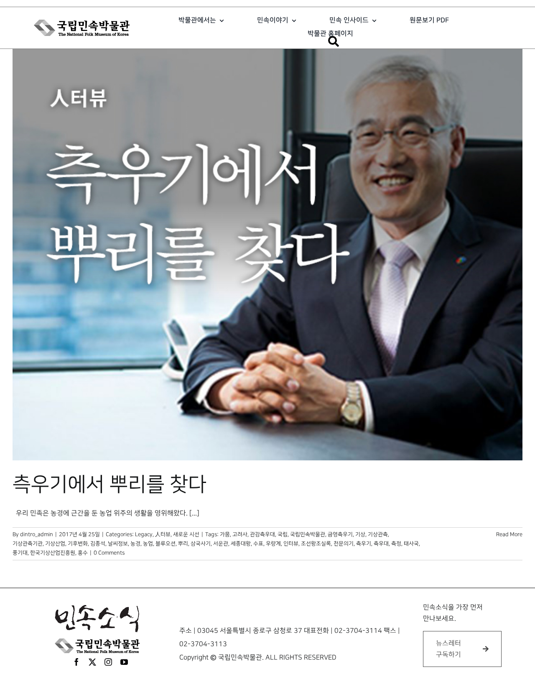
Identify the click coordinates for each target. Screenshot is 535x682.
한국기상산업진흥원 (52, 553)
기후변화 (78, 544)
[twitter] (92, 662)
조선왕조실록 (316, 544)
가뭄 (225, 534)
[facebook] (76, 662)
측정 (396, 544)
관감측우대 (262, 534)
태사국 (411, 544)
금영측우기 (340, 534)
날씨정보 (118, 544)
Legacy (144, 534)
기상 (360, 534)
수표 (258, 544)
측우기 (363, 544)
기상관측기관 (28, 544)
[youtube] (124, 662)
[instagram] (108, 662)
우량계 (273, 544)
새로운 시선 (186, 534)
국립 (283, 534)
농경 (135, 544)
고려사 (239, 534)
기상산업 (55, 544)
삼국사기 (201, 544)
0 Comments (109, 553)
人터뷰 (163, 534)
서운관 (220, 544)
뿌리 (183, 544)
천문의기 (344, 544)
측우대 (381, 544)
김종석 (97, 544)
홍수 (83, 553)
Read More (509, 534)
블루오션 (165, 544)
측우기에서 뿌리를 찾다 (109, 485)
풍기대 (20, 553)
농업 (148, 544)
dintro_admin (36, 534)
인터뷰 (290, 544)
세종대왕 (241, 544)
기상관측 (378, 534)
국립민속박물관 (307, 534)
